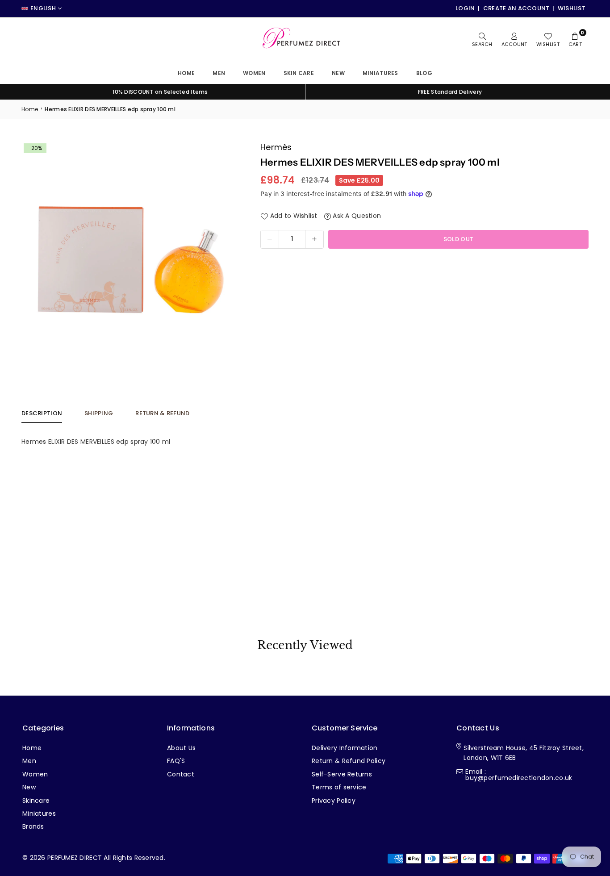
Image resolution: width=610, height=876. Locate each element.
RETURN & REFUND (162, 413)
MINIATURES (380, 73)
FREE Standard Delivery (450, 92)
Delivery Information (345, 747)
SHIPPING (98, 413)
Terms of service (339, 787)
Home (186, 73)
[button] (228, 251)
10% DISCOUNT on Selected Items (160, 92)
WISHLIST (571, 8)
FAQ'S (176, 760)
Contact (180, 774)
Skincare (36, 800)
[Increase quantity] (314, 239)
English (43, 8)
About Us (181, 747)
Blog (424, 73)
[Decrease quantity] (270, 239)
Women (254, 73)
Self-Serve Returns (342, 774)
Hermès (276, 147)
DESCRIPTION (41, 413)
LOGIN (465, 8)
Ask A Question (356, 215)
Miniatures (39, 813)
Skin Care (299, 73)
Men (219, 73)
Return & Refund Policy (348, 760)
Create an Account (516, 8)
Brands (33, 826)
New (338, 73)
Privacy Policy (333, 800)
